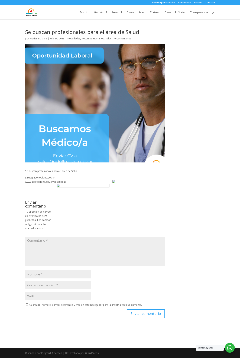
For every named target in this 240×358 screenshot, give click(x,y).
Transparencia (199, 12)
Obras (130, 12)
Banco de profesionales (163, 3)
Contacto (210, 3)
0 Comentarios (122, 38)
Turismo (155, 12)
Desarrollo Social (175, 12)
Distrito (84, 12)
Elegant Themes (51, 353)
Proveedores (184, 3)
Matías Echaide (38, 38)
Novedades (73, 38)
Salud (141, 12)
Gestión (98, 12)
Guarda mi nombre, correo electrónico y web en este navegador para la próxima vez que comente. (85, 304)
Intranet (198, 3)
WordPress (92, 353)
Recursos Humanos (93, 38)
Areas (115, 12)
